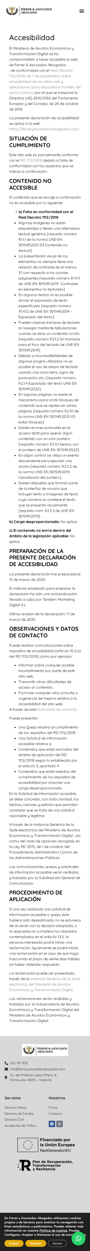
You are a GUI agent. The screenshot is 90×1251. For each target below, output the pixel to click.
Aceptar (14, 1243)
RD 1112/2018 (30, 160)
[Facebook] (52, 1124)
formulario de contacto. (56, 709)
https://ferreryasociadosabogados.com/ (44, 129)
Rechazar (36, 1243)
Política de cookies (53, 1230)
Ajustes (57, 1243)
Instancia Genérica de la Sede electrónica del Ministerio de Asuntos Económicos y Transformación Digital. (44, 984)
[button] (81, 11)
